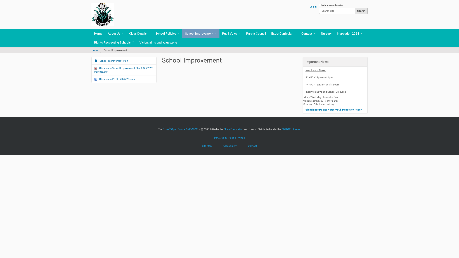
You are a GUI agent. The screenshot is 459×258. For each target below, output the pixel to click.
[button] (123, 33)
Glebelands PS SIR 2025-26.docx (117, 79)
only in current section (332, 5)
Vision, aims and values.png (158, 42)
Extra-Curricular (282, 33)
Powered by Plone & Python (229, 137)
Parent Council (256, 33)
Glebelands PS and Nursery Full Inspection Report (334, 109)
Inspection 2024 (348, 33)
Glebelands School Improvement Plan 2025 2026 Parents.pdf (123, 70)
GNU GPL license (290, 129)
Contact (306, 33)
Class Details (138, 33)
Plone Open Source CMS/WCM (180, 129)
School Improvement (199, 33)
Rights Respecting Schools (112, 42)
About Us (114, 33)
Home (98, 33)
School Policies (165, 33)
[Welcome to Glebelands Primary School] (102, 14)
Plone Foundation (233, 129)
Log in (313, 6)
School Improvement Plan (113, 60)
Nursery (326, 33)
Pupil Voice (229, 33)
